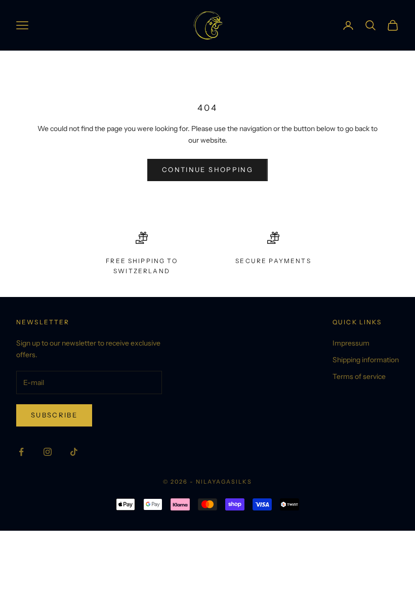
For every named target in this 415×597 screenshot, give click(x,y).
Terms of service (359, 376)
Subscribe (54, 415)
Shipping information (366, 359)
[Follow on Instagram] (48, 452)
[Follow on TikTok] (74, 452)
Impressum (351, 343)
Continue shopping (207, 169)
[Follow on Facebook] (21, 452)
